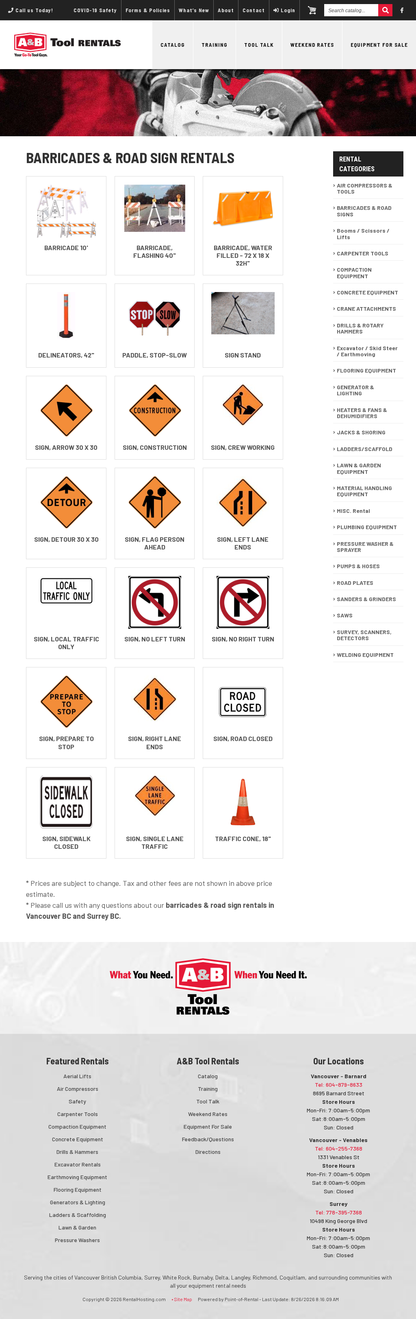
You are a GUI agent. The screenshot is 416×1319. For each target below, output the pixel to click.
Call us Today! (33, 10)
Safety (77, 1101)
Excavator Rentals (77, 1164)
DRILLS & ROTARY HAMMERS (360, 328)
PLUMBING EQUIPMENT (367, 526)
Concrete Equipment (77, 1139)
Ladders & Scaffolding (77, 1214)
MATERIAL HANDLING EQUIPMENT (364, 490)
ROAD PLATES (355, 582)
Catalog (172, 44)
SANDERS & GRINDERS (366, 598)
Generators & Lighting (77, 1202)
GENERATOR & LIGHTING (355, 390)
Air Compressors (77, 1088)
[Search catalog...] (385, 10)
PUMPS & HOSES (358, 565)
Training (215, 44)
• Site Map (181, 1299)
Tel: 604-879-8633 (338, 1084)
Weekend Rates (312, 44)
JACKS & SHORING (361, 432)
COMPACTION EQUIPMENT (354, 272)
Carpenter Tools (77, 1113)
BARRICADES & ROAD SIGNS (364, 210)
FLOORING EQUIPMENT (366, 370)
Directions (208, 1151)
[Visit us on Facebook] (402, 10)
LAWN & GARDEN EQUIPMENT (359, 468)
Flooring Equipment (78, 1189)
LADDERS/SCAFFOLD (364, 448)
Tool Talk (259, 44)
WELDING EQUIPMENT (365, 654)
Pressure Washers (77, 1239)
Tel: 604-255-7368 (338, 1148)
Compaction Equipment (77, 1126)
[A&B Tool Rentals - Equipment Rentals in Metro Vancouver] (67, 55)
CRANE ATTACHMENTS (366, 308)
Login (288, 10)
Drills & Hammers (77, 1151)
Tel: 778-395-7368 (338, 1212)
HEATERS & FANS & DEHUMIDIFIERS (362, 412)
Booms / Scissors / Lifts (363, 233)
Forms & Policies (148, 10)
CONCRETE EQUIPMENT (367, 292)
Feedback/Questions (208, 1139)
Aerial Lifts (77, 1076)
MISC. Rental (353, 510)
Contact (254, 10)
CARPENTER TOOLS (362, 253)
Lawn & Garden (77, 1227)
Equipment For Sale (379, 44)
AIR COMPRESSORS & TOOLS (364, 188)
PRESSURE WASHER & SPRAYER (365, 546)
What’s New (194, 10)
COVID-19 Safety (95, 10)
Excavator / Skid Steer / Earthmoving (367, 351)
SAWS (345, 615)
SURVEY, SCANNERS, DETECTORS (364, 634)
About (226, 10)
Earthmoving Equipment (77, 1176)
